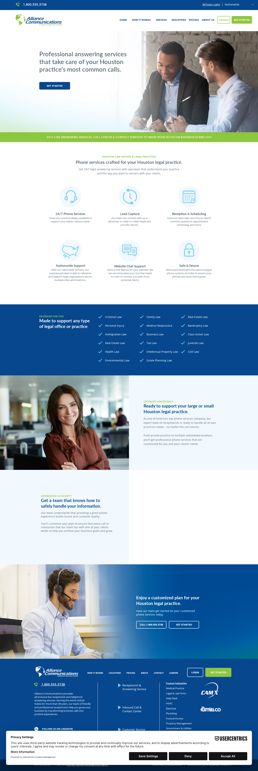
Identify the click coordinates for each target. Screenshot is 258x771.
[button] (161, 19)
